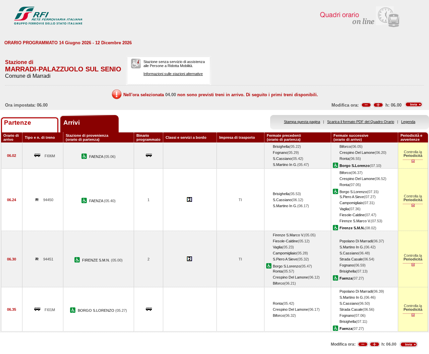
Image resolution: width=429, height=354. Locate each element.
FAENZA (96, 157)
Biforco (345, 146)
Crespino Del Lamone (357, 153)
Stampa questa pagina (302, 122)
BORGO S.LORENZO (96, 310)
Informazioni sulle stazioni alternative (173, 74)
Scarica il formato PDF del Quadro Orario (360, 122)
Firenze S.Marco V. (355, 221)
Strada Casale (351, 259)
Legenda (408, 122)
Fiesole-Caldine (352, 215)
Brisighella (281, 146)
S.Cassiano (282, 159)
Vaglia (344, 209)
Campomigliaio (351, 203)
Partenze (17, 122)
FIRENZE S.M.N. (96, 260)
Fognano (280, 153)
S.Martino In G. (285, 165)
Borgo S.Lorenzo (353, 192)
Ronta (344, 159)
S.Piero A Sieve (352, 197)
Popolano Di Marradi (356, 241)
